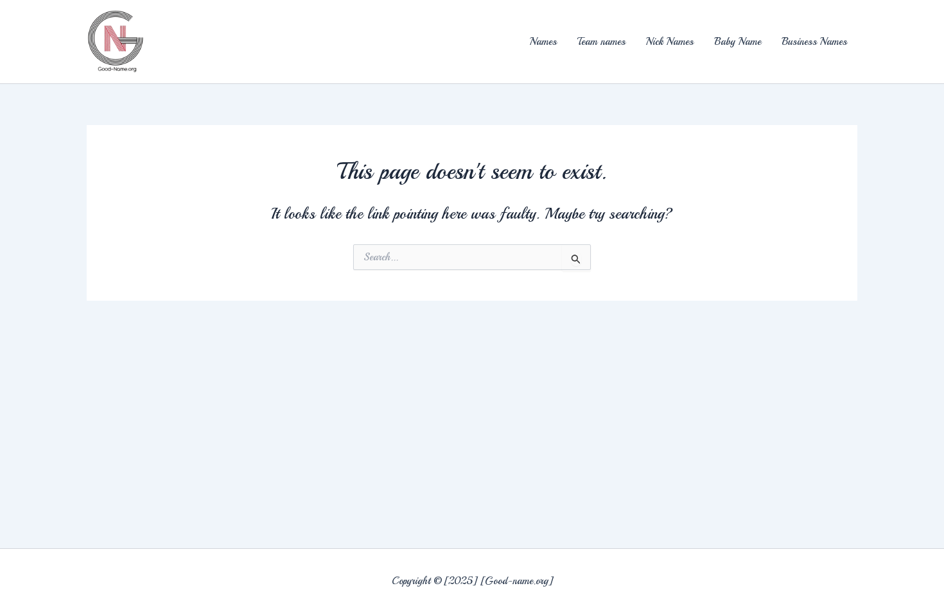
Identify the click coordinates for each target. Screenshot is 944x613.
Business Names (814, 41)
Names (543, 41)
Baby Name (737, 41)
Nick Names (670, 41)
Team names (601, 41)
